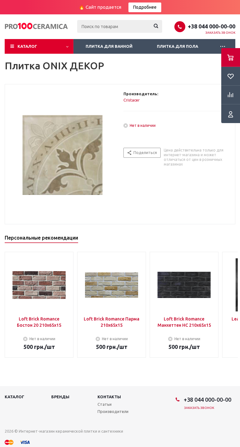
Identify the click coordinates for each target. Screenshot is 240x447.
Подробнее (145, 7)
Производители (113, 411)
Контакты (109, 397)
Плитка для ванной (109, 46)
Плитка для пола (177, 46)
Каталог (27, 46)
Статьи (105, 404)
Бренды (60, 397)
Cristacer (131, 100)
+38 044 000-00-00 (211, 26)
